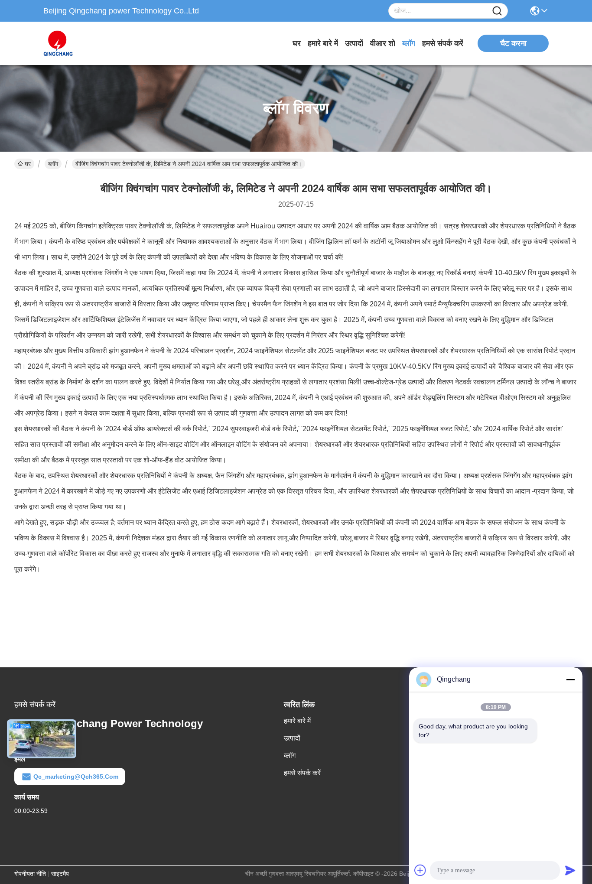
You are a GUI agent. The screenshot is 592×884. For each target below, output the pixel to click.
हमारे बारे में (323, 43)
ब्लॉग (408, 43)
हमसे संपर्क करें (442, 43)
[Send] (570, 870)
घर (297, 43)
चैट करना (513, 43)
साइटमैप (60, 873)
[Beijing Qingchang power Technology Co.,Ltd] (91, 43)
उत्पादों (354, 43)
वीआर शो (382, 43)
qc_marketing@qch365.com (75, 776)
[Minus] (570, 679)
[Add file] (420, 870)
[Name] (497, 11)
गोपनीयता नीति (30, 873)
